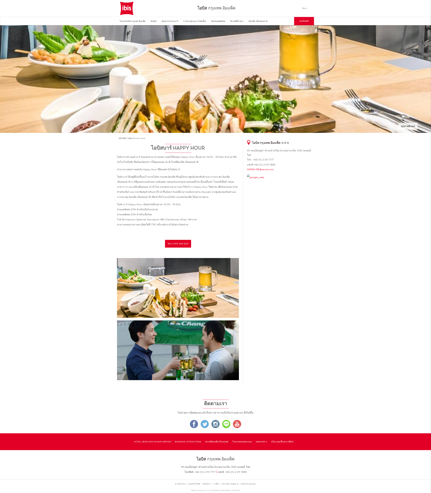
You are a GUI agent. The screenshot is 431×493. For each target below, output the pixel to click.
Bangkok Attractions (188, 442)
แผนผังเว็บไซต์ (194, 484)
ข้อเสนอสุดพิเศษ (218, 21)
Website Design (248, 484)
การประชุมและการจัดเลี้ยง (194, 21)
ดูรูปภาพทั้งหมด (408, 126)
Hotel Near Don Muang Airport (153, 442)
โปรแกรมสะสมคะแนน (242, 442)
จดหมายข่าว (261, 442)
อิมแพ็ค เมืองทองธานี (258, 21)
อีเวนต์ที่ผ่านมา (237, 21)
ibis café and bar (178, 244)
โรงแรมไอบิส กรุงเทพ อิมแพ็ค (132, 21)
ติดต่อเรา (207, 484)
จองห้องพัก (304, 21)
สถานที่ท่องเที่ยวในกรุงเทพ (216, 442)
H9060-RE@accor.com (260, 169)
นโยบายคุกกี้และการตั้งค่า (282, 442)
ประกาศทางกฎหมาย (230, 484)
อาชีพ (216, 484)
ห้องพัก (154, 21)
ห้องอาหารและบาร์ (170, 21)
